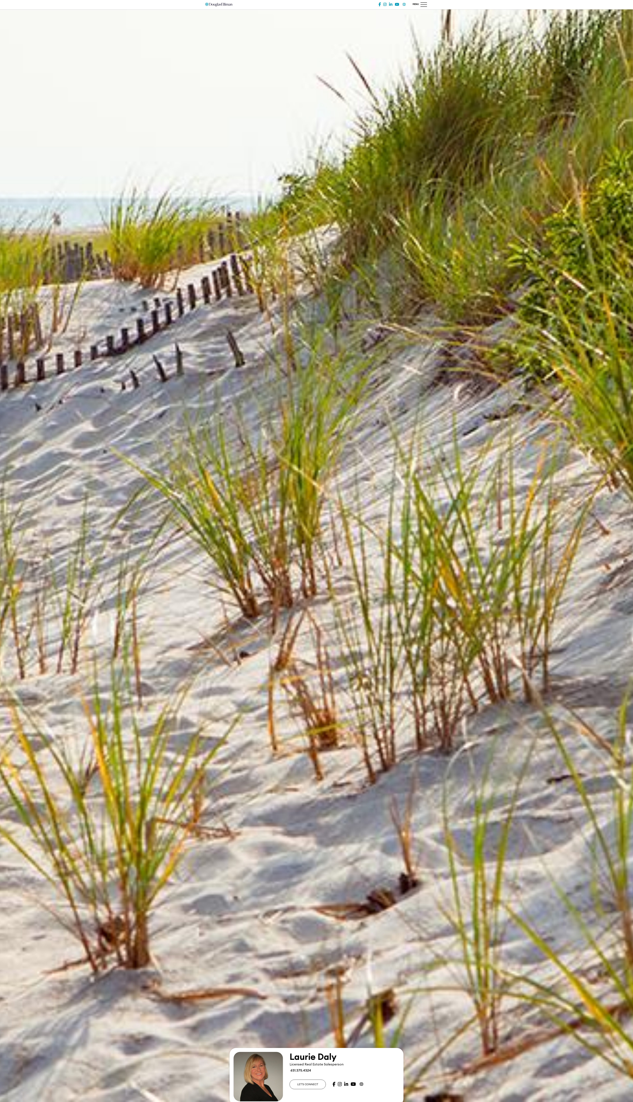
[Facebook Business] (379, 4)
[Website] (404, 4)
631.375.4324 (300, 1070)
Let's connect (307, 1084)
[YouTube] (397, 4)
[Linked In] (390, 4)
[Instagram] (385, 4)
